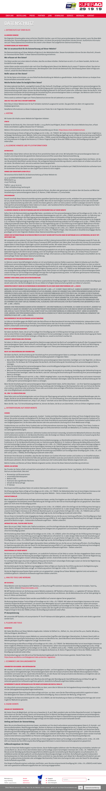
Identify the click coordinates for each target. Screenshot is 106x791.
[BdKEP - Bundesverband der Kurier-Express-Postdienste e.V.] (39, 781)
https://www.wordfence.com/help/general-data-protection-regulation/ (29, 657)
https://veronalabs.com (29, 588)
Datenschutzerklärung (92, 788)
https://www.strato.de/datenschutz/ (72, 130)
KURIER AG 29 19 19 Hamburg (91, 6)
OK (80, 788)
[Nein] (103, 788)
